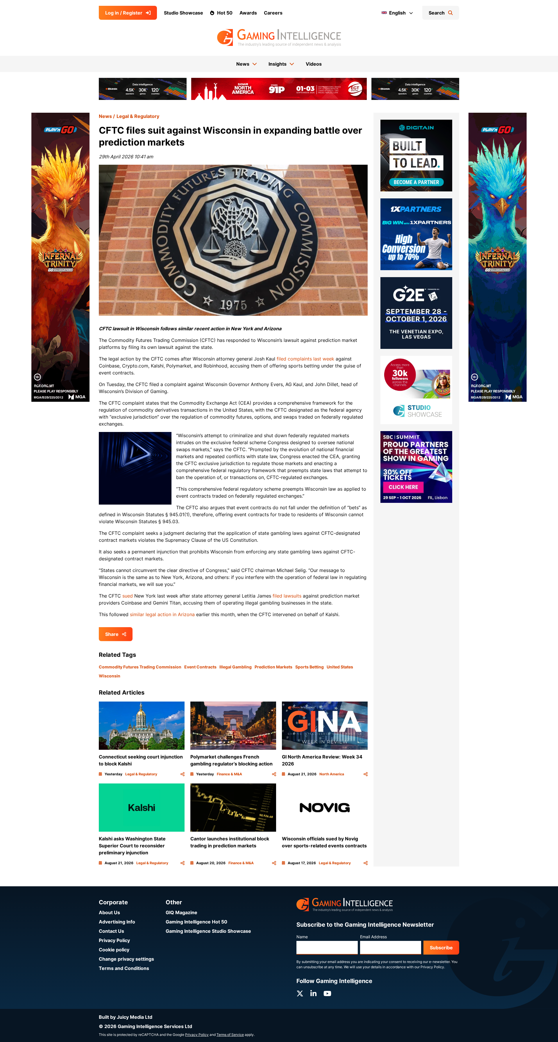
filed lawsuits (287, 596)
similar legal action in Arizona (162, 614)
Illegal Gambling (235, 666)
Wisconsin (109, 675)
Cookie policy (114, 950)
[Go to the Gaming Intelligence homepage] (279, 37)
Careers (273, 13)
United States (340, 666)
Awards (248, 13)
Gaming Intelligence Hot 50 (196, 922)
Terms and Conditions (124, 968)
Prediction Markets (273, 666)
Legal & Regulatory (138, 116)
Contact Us (111, 931)
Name (302, 936)
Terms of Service (230, 1034)
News (105, 116)
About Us (109, 912)
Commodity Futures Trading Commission (140, 666)
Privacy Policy (114, 940)
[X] (299, 993)
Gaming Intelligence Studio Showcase (208, 931)
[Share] (182, 774)
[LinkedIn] (313, 993)
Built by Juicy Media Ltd (125, 1017)
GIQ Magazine (181, 912)
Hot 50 (225, 13)
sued (127, 596)
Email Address (373, 936)
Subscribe (441, 947)
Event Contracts (200, 666)
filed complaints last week (305, 359)
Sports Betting (309, 666)
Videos (314, 64)
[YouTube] (327, 993)
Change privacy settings (126, 959)
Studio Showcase (183, 13)
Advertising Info (117, 922)
